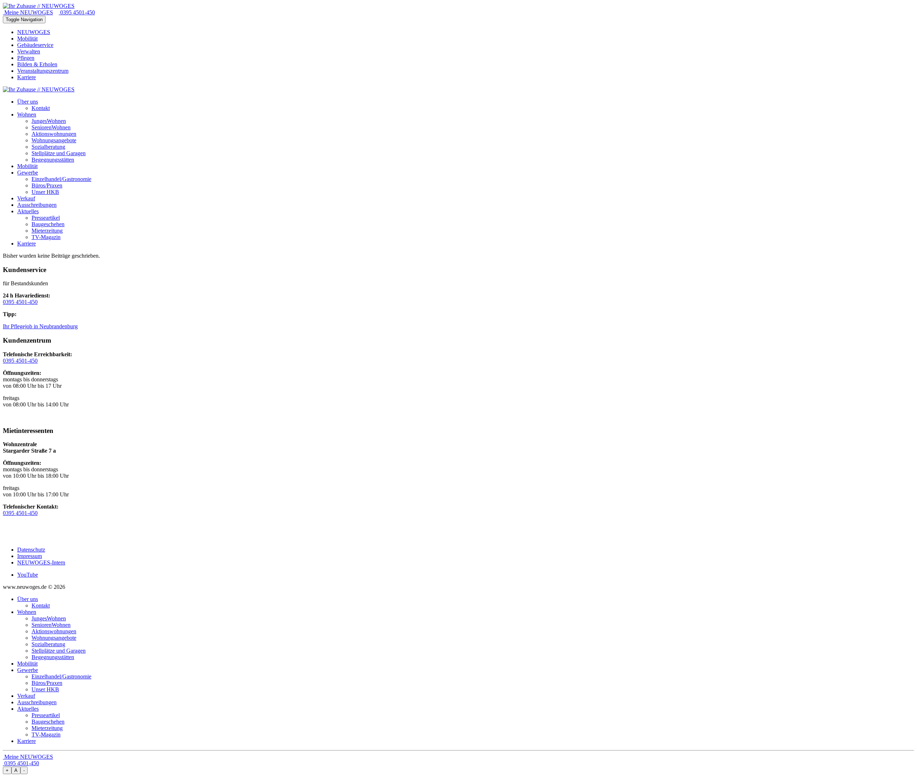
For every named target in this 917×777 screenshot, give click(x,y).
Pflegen (25, 58)
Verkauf (26, 696)
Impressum (29, 556)
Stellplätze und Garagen (59, 651)
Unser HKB (45, 689)
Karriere (26, 77)
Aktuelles (28, 709)
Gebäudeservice (35, 45)
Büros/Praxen (47, 683)
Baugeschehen (48, 722)
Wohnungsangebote (54, 638)
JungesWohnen (49, 618)
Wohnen (26, 612)
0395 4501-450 (77, 12)
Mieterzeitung (47, 728)
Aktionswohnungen (54, 631)
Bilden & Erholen (37, 64)
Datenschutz (31, 550)
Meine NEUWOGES (28, 12)
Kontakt (41, 605)
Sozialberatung (48, 644)
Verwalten (28, 51)
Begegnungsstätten (53, 657)
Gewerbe (27, 670)
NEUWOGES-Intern (41, 562)
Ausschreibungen (37, 702)
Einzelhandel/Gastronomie (61, 676)
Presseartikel (46, 715)
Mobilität (27, 38)
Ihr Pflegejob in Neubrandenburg (40, 326)
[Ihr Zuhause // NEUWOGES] (39, 6)
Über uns (27, 599)
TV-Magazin (46, 734)
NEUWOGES (33, 32)
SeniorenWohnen (51, 625)
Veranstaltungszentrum (42, 71)
